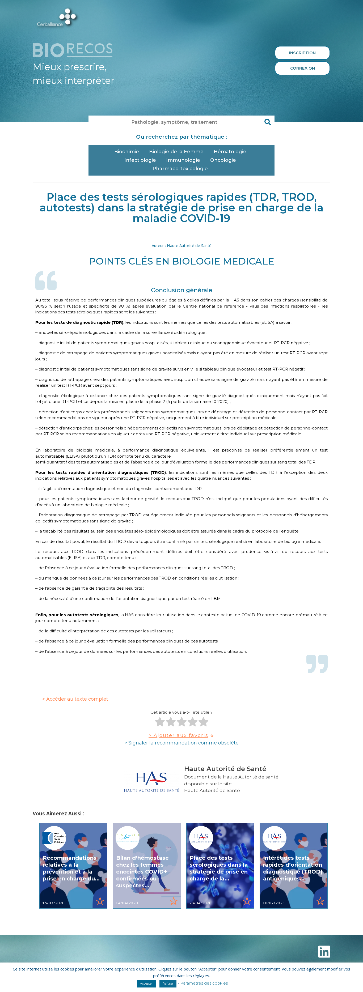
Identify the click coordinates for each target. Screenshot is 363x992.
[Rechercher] (268, 122)
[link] (73, 865)
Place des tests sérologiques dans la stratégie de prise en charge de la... (219, 868)
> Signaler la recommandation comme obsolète (181, 743)
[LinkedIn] (324, 952)
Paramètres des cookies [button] (204, 983)
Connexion (302, 68)
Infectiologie (140, 160)
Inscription (302, 52)
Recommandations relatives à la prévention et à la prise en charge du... (71, 868)
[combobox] (174, 122)
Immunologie (183, 160)
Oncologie (223, 160)
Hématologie (230, 152)
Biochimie (126, 152)
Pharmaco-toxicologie (180, 169)
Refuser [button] (168, 983)
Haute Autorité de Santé (212, 790)
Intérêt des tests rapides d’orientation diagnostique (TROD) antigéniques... (293, 868)
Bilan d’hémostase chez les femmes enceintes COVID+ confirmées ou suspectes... (142, 872)
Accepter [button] (146, 983)
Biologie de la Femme (176, 152)
